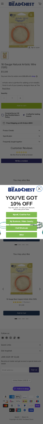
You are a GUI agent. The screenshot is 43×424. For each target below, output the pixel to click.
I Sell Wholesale (21, 228)
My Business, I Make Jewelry (21, 221)
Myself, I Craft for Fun (21, 215)
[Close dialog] (39, 189)
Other (21, 235)
